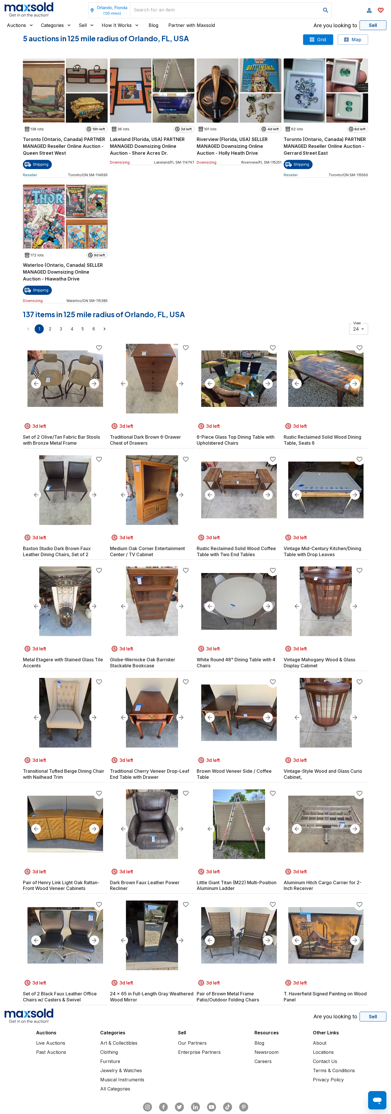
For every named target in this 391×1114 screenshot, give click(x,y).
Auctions (16, 25)
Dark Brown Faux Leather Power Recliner (144, 885)
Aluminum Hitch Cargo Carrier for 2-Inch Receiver (323, 885)
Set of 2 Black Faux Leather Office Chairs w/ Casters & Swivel (60, 997)
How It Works (117, 25)
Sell (83, 25)
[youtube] (211, 1107)
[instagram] (147, 1107)
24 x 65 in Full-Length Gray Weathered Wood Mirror (151, 997)
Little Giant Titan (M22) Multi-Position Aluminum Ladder (237, 885)
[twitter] (179, 1107)
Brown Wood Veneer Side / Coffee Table (234, 774)
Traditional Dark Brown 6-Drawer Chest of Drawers (145, 440)
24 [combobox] (356, 329)
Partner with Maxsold (191, 25)
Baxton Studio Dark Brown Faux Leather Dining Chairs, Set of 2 (57, 551)
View (357, 323)
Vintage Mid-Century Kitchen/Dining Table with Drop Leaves (322, 551)
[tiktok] (227, 1107)
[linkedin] (195, 1107)
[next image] (94, 384)
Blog (153, 25)
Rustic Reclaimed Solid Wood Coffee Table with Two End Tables (236, 551)
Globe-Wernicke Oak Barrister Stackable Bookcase (142, 662)
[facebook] (163, 1107)
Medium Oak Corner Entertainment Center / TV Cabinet (147, 551)
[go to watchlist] (380, 10)
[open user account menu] (369, 10)
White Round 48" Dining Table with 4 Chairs (236, 662)
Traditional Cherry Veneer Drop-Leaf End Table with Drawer (149, 774)
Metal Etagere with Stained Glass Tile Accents (63, 662)
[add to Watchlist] (99, 348)
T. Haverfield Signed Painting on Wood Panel (325, 997)
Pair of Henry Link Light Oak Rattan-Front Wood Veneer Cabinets (61, 885)
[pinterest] (243, 1107)
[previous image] (36, 384)
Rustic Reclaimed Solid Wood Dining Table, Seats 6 (322, 440)
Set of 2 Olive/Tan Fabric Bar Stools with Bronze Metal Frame (61, 440)
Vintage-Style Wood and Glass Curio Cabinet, (323, 774)
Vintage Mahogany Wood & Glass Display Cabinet (319, 662)
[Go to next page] (104, 329)
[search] (325, 10)
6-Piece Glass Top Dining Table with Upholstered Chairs (236, 440)
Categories (52, 25)
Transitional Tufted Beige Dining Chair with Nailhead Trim (63, 774)
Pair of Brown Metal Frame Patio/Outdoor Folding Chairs (228, 997)
